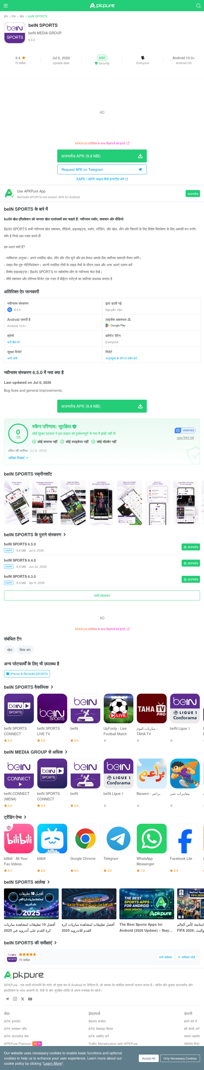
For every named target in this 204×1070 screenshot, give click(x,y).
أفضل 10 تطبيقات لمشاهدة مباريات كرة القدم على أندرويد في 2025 (29, 927)
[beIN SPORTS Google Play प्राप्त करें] (115, 325)
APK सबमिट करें (98, 1036)
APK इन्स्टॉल (12, 1021)
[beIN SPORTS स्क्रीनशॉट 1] (44, 502)
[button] (102, 59)
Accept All (148, 1058)
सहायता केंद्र (192, 1043)
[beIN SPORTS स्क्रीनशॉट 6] (185, 502)
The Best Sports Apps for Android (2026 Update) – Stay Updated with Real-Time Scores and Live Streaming (145, 927)
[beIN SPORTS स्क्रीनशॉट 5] (157, 502)
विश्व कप (25, 649)
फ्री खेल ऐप (13, 342)
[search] (198, 5)
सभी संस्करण (102, 595)
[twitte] (22, 999)
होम (6, 16)
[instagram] (15, 999)
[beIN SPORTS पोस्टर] (16, 502)
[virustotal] (74, 426)
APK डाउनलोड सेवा (16, 1036)
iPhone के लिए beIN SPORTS (29, 674)
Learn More (53, 1063)
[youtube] (30, 999)
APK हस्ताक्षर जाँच (15, 1028)
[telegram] (7, 999)
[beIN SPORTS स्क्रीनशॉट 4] (129, 502)
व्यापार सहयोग (192, 1036)
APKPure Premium (17, 1043)
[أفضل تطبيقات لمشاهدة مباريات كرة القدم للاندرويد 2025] (89, 903)
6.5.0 (17, 309)
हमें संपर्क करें (192, 1028)
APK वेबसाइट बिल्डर (100, 1028)
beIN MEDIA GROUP (44, 32)
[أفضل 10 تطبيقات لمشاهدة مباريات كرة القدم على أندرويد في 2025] (31, 903)
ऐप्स (14, 16)
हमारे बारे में (190, 1021)
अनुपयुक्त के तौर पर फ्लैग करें (121, 358)
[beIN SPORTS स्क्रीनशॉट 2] (73, 502)
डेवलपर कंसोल (97, 1021)
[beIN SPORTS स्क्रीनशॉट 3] (101, 502)
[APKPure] (102, 6)
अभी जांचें (12, 358)
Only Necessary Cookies (180, 1058)
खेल (22, 16)
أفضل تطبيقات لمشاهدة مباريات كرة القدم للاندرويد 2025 (88, 927)
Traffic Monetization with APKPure (113, 1043)
